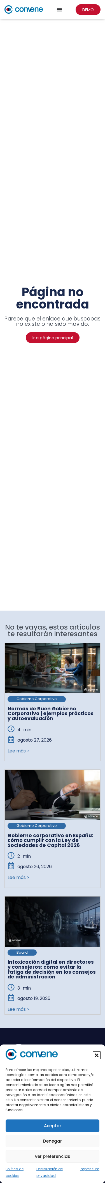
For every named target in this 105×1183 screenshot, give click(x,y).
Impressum (89, 1169)
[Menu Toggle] (59, 9)
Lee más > (18, 751)
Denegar (52, 1141)
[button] (96, 1055)
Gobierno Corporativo (37, 698)
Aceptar (52, 1126)
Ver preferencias (52, 1156)
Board (22, 952)
